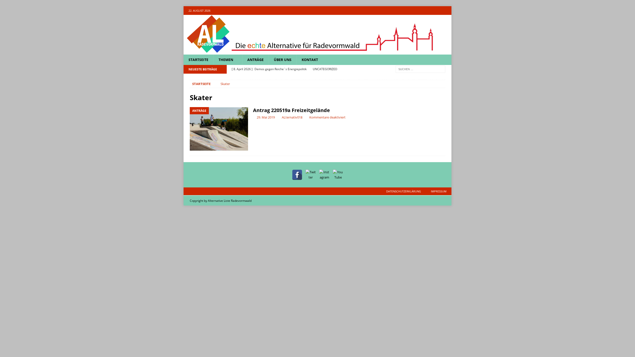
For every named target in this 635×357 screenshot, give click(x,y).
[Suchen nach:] (420, 69)
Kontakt (310, 59)
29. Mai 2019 (266, 117)
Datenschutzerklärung (403, 191)
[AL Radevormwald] (310, 51)
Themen (226, 59)
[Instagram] (437, 10)
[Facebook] (418, 10)
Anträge (255, 59)
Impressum (438, 191)
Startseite (198, 59)
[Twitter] (427, 10)
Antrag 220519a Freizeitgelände (291, 110)
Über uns (282, 59)
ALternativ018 (292, 117)
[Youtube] (447, 10)
